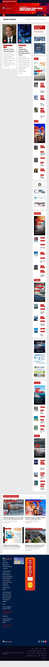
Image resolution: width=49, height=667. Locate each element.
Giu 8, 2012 (22, 57)
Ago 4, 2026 (40, 296)
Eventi (37, 444)
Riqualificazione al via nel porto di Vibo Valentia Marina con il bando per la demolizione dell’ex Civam (35, 547)
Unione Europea (22, 45)
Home (27, 19)
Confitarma (27, 10)
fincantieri (28, 8)
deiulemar (40, 8)
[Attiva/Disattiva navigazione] (38, 15)
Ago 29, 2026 (40, 77)
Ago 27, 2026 (40, 230)
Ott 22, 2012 (8, 53)
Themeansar (5, 654)
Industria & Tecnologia (41, 653)
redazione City (40, 78)
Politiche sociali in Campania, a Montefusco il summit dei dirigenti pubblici (11, 547)
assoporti (34, 8)
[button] (41, 15)
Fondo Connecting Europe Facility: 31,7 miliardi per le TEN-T (24, 51)
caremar (22, 10)
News (41, 70)
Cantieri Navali (42, 481)
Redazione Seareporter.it (38, 299)
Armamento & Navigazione (38, 284)
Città (37, 70)
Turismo (28, 653)
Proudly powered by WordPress (9, 652)
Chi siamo (44, 658)
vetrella (33, 10)
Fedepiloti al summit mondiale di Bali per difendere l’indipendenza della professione (35, 519)
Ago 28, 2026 (40, 452)
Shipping (37, 290)
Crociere (37, 388)
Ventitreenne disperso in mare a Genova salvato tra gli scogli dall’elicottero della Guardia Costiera (13, 519)
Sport (36, 655)
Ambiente (33, 653)
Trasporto (38, 223)
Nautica (37, 446)
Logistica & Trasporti (32, 651)
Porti (5, 47)
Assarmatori (22, 8)
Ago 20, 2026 (40, 399)
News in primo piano (8, 45)
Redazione (43, 655)
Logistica (38, 219)
